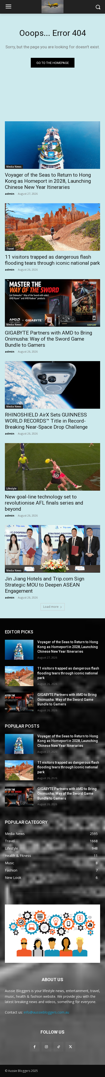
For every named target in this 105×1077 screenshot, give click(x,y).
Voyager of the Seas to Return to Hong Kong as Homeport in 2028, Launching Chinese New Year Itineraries (48, 181)
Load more (51, 607)
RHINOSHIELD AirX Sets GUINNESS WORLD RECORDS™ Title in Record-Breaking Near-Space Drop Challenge (46, 421)
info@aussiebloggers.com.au (46, 1012)
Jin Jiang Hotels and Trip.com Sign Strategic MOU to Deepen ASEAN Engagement (44, 585)
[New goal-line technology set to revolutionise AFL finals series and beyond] (52, 467)
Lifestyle (11, 488)
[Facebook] (34, 1046)
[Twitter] (70, 1046)
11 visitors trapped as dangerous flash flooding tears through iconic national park (52, 260)
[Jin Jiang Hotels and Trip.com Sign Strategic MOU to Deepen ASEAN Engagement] (52, 549)
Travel (10, 248)
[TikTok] (58, 1046)
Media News (13, 166)
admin (9, 193)
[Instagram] (46, 1046)
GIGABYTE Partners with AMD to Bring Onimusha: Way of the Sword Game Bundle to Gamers (48, 339)
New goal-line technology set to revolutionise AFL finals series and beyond (44, 503)
